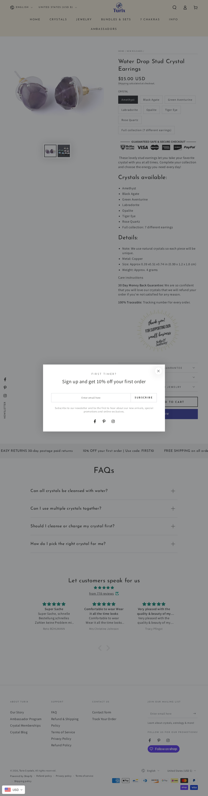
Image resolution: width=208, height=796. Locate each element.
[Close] (158, 371)
